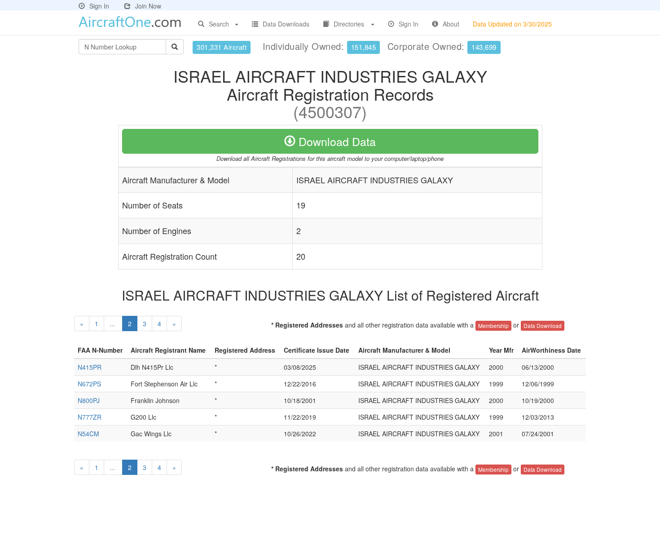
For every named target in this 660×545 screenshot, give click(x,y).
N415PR (89, 367)
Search (219, 23)
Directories (349, 23)
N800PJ (89, 400)
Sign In (99, 5)
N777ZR (89, 416)
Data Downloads (286, 23)
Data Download (543, 325)
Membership (493, 325)
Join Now (148, 5)
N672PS (89, 383)
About (451, 23)
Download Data (335, 141)
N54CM (88, 433)
